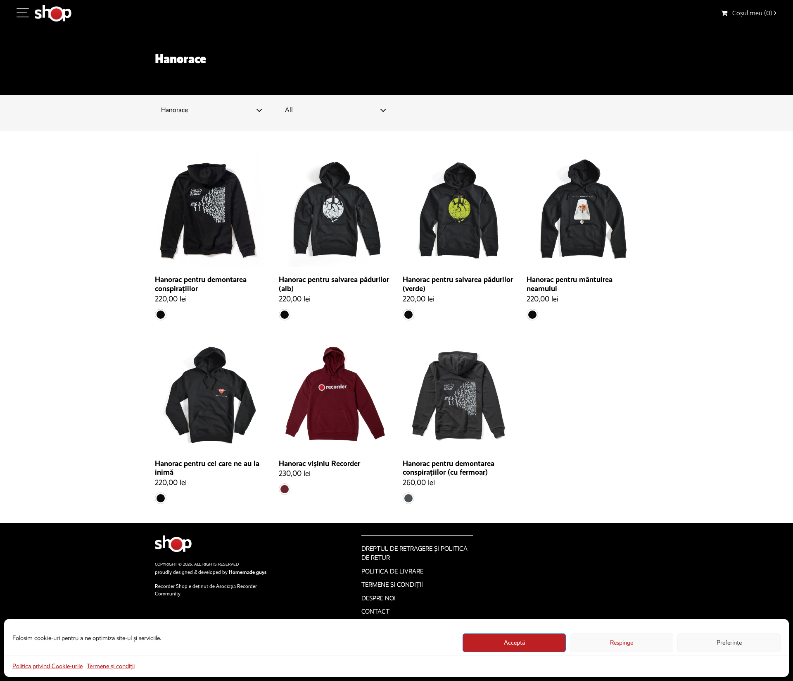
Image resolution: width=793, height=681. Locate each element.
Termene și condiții (111, 666)
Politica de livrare (392, 571)
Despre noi (378, 598)
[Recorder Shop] (53, 13)
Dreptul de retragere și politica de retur (414, 553)
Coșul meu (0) (750, 13)
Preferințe (729, 642)
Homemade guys (247, 572)
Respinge (621, 642)
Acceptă (514, 642)
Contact (375, 611)
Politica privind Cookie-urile (47, 666)
